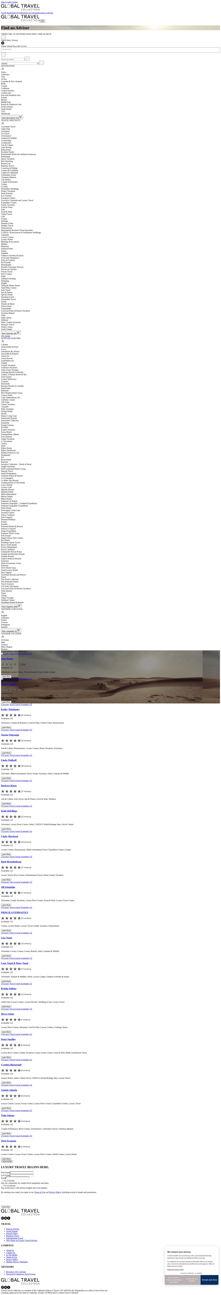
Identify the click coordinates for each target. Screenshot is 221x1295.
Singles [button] (4, 283)
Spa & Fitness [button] (6, 292)
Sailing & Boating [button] (8, 278)
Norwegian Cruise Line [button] (10, 510)
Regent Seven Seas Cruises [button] (12, 538)
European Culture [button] (8, 198)
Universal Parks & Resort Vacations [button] (15, 311)
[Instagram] (2, 1219)
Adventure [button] (5, 131)
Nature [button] (4, 251)
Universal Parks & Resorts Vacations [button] (16, 588)
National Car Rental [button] (9, 501)
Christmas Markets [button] (8, 177)
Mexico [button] (4, 100)
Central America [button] (7, 91)
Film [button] (3, 209)
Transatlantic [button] (6, 308)
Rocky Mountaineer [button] (9, 547)
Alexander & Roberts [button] (9, 354)
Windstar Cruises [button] (8, 600)
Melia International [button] (8, 494)
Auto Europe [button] (6, 377)
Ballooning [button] (5, 156)
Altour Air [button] (5, 356)
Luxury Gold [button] (6, 487)
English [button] (4, 615)
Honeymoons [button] (6, 228)
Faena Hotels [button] (6, 432)
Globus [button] (4, 443)
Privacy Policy (55, 1192)
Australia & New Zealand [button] (11, 81)
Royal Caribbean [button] (8, 549)
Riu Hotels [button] (5, 540)
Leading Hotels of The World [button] (13, 483)
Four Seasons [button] (6, 437)
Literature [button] (5, 235)
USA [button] (3, 111)
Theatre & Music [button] (8, 304)
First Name (5, 1172)
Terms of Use (39, 1192)
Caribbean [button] (5, 88)
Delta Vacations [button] (7, 409)
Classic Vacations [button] (8, 404)
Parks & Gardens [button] (8, 260)
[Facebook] (8, 1219)
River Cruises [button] (6, 274)
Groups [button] (4, 219)
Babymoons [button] (6, 150)
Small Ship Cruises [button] (8, 288)
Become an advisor (45, 13)
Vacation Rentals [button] (8, 313)
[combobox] (2, 49)
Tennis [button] (3, 302)
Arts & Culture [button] (7, 145)
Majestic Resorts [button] (7, 489)
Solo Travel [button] (5, 290)
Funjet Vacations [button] (7, 439)
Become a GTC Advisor (16, 1272)
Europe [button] (4, 97)
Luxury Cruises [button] (7, 237)
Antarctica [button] (5, 74)
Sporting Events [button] (7, 297)
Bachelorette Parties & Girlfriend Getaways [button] (18, 154)
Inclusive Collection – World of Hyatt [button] (16, 464)
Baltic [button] (3, 84)
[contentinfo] (20, 7)
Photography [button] (6, 265)
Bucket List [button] (5, 163)
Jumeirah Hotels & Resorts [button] (12, 476)
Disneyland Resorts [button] (9, 418)
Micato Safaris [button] (7, 496)
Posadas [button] (4, 524)
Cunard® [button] (5, 407)
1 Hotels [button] (4, 344)
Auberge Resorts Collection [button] (12, 372)
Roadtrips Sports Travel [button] (10, 542)
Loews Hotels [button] (6, 485)
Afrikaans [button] (5, 618)
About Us (10, 1250)
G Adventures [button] (6, 441)
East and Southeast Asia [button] (10, 95)
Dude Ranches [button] (7, 193)
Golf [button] (3, 216)
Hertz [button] (3, 446)
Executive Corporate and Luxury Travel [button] (17, 200)
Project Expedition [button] (8, 531)
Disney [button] (4, 414)
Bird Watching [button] (7, 161)
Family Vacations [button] (8, 205)
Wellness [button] (4, 320)
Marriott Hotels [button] (7, 492)
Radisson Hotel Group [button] (10, 533)
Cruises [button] (4, 184)
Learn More (6, 677)
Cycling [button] (4, 186)
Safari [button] (3, 276)
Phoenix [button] (4, 649)
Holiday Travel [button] (7, 226)
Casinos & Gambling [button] (9, 170)
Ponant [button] (4, 522)
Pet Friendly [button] (6, 262)
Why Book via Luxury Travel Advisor (21, 1240)
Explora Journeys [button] (8, 430)
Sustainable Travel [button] (8, 299)
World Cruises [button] (7, 327)
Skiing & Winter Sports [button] (10, 285)
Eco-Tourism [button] (6, 196)
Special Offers (18, 13)
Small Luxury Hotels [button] (9, 570)
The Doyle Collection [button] (10, 579)
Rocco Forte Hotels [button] (9, 545)
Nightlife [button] (4, 253)
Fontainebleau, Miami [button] (10, 434)
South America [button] (7, 107)
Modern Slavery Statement (17, 1262)
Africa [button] (3, 72)
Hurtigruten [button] (5, 455)
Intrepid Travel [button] (7, 471)
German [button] (4, 622)
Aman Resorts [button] (7, 358)
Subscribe (5, 1207)
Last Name (5, 1175)
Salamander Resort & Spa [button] (11, 552)
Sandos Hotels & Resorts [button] (11, 559)
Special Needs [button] (7, 295)
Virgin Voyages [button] (7, 598)
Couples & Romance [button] (9, 182)
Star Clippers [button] (6, 572)
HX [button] (2, 457)
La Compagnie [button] (7, 478)
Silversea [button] (4, 565)
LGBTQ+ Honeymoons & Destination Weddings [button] (21, 232)
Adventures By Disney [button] (10, 351)
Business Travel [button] (7, 166)
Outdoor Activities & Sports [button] (12, 255)
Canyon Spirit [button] (6, 395)
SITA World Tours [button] (8, 568)
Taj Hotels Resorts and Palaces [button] (13, 575)
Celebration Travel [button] (8, 175)
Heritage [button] (4, 221)
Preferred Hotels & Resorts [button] (12, 526)
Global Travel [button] (6, 214)
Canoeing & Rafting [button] (9, 168)
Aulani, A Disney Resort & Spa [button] (13, 374)
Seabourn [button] (5, 561)
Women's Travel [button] (7, 325)
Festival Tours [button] (6, 207)
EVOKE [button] (4, 427)
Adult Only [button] (5, 129)
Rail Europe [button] (6, 536)
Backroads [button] (5, 384)
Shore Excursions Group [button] (11, 563)
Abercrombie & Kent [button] (9, 347)
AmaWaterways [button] (7, 361)
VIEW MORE (7, 1162)
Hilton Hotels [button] (6, 448)
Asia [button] (3, 77)
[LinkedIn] (5, 1219)
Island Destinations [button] (8, 473)
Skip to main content (9, 2)
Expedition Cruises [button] (8, 203)
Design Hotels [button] (7, 411)
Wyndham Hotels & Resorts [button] (12, 602)
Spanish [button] (4, 627)
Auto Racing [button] (6, 147)
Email (3, 1178)
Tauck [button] (3, 577)
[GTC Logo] (20, 1212)
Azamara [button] (4, 381)
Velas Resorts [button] (6, 591)
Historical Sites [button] (7, 223)
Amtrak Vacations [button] (8, 365)
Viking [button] (4, 595)
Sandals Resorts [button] (7, 556)
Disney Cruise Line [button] (9, 416)
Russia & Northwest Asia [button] (11, 104)
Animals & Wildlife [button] (9, 138)
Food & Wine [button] (6, 212)
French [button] (4, 620)
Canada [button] (4, 86)
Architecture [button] (6, 143)
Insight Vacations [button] (8, 466)
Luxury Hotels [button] (7, 239)
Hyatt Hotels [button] (6, 460)
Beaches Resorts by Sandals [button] (12, 386)
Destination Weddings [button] (10, 189)
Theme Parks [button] (6, 306)
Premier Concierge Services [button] (12, 267)
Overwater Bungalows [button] (10, 258)
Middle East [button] (6, 102)
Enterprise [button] (5, 423)
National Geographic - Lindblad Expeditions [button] (19, 503)
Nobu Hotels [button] (6, 508)
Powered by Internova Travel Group (20, 1274)
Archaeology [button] (6, 140)
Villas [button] (3, 315)
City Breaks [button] (6, 180)
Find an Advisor (12, 1229)
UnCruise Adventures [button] (10, 586)
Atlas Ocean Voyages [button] (9, 370)
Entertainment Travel (14, 1238)
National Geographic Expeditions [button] (14, 506)
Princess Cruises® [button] (8, 529)
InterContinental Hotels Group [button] (13, 469)
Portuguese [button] (5, 625)
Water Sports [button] (6, 318)
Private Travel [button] (6, 272)
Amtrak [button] (4, 363)
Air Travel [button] (5, 133)
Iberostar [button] (4, 462)
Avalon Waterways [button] (8, 379)
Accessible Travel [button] (8, 127)
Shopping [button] (5, 281)
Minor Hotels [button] (6, 499)
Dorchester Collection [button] (10, 420)
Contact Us (10, 1253)
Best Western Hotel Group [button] (11, 393)
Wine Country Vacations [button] (11, 322)
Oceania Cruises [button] (7, 513)
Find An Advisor (31, 13)
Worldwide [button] (5, 114)
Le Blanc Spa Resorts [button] (10, 480)
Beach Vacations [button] (7, 159)
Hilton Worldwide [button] (8, 450)
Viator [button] (3, 593)
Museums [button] (5, 246)
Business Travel (12, 1236)
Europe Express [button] (7, 425)
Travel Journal (7, 13)
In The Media (11, 1255)
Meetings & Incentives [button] (10, 242)
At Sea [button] (4, 79)
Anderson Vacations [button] (9, 367)
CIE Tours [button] (5, 402)
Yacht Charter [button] (6, 329)
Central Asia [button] (6, 93)
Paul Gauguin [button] (6, 517)
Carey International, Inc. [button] (11, 397)
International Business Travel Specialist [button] (17, 230)
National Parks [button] (7, 249)
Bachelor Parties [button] (7, 152)
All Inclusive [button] (6, 136)
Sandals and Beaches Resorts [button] (13, 554)
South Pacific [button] (6, 109)
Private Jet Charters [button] (9, 269)
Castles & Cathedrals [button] (9, 173)
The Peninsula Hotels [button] (9, 582)
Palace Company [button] (8, 515)
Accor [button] (3, 349)
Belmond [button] (4, 391)
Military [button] (4, 244)
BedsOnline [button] (6, 388)
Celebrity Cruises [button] (8, 400)
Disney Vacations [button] (8, 191)
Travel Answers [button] (7, 584)
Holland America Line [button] (10, 453)
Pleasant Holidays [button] (8, 519)
